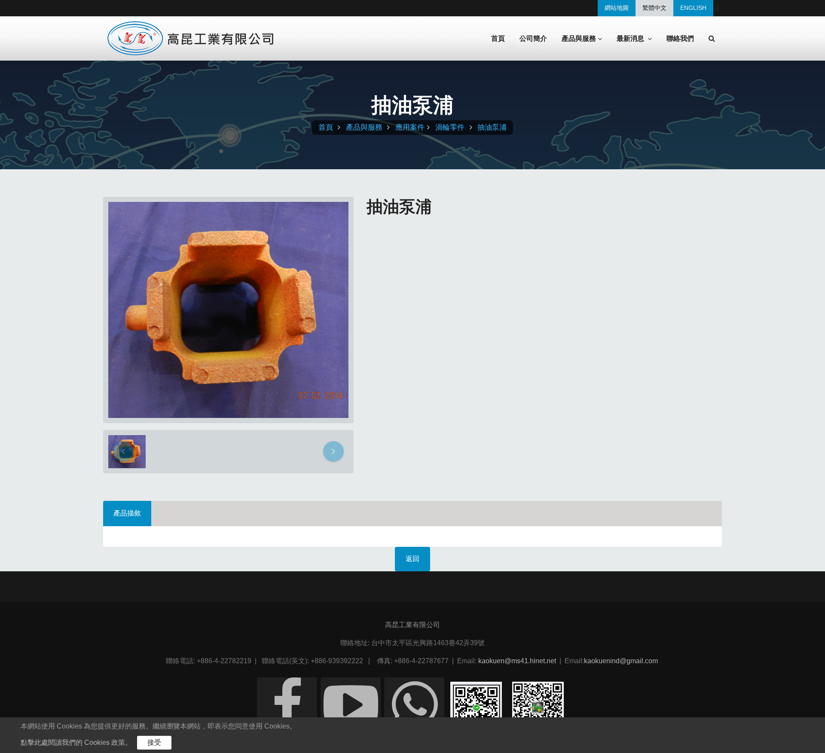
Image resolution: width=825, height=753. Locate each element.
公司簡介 (533, 38)
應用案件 (410, 127)
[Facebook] (287, 707)
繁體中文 (654, 8)
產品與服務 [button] (579, 39)
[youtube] (351, 707)
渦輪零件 (449, 127)
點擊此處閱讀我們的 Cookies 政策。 (76, 742)
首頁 (498, 38)
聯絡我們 (680, 38)
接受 (154, 742)
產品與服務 (364, 127)
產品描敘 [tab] (127, 513)
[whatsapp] (414, 707)
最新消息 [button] (631, 39)
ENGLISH (693, 8)
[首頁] (191, 38)
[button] (712, 38)
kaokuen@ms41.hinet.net (517, 661)
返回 (412, 558)
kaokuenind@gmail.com (621, 661)
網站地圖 (617, 8)
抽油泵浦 (492, 127)
